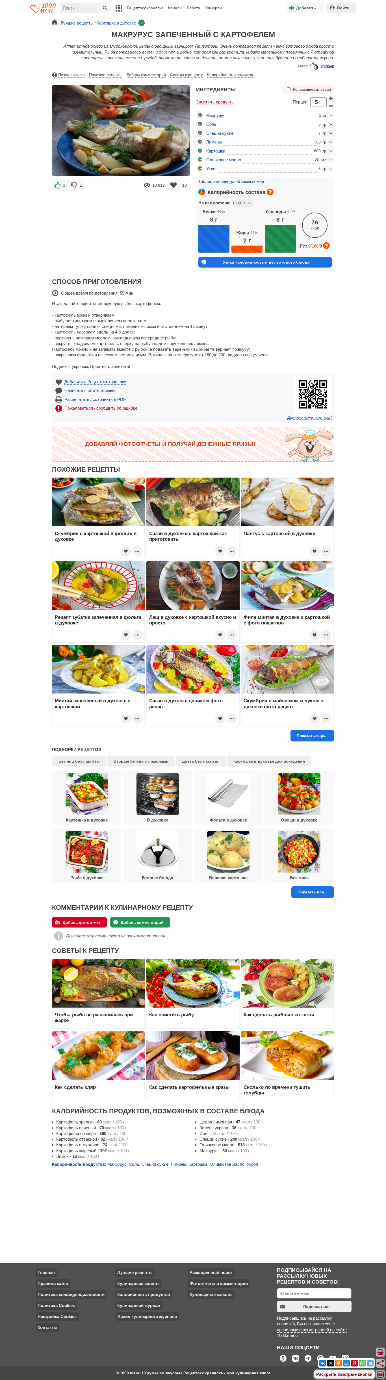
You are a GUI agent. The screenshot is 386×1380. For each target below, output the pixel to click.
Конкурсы (213, 8)
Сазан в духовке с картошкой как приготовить (188, 536)
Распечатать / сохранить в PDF (95, 399)
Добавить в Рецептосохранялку (95, 381)
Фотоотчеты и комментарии (219, 1283)
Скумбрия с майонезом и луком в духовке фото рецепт (283, 703)
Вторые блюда (157, 877)
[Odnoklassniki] (338, 1363)
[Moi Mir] (346, 1363)
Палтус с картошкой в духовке (279, 533)
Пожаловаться (71, 74)
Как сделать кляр (75, 1087)
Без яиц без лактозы (79, 761)
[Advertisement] (121, 231)
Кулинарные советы (138, 1283)
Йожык (327, 66)
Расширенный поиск (211, 1272)
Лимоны (214, 142)
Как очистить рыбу (171, 1014)
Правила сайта (53, 1283)
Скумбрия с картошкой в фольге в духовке (95, 536)
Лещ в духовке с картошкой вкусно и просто (192, 620)
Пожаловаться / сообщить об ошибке (100, 408)
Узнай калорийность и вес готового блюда (266, 262)
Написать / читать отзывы (89, 390)
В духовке (157, 820)
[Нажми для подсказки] (270, 192)
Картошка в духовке (87, 820)
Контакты (47, 1327)
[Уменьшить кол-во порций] (331, 106)
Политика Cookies (56, 1305)
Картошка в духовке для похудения (269, 761)
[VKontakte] (322, 1363)
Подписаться (316, 1306)
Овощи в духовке (299, 820)
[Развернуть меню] (380, 1374)
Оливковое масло (223, 159)
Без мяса (299, 877)
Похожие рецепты (105, 74)
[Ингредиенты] (380, 1352)
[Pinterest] (354, 1363)
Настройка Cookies (57, 1316)
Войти (343, 8)
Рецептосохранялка (145, 8)
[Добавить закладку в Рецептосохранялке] (173, 185)
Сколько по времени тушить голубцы (277, 1090)
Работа (193, 8)
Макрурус (215, 115)
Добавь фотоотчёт (82, 922)
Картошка (215, 151)
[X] (330, 1363)
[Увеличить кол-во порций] (331, 98)
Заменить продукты (215, 102)
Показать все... (313, 892)
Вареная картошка (228, 877)
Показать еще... (312, 735)
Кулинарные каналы (211, 1294)
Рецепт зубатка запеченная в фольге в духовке (98, 620)
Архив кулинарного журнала (147, 1316)
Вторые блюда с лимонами (141, 761)
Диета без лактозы (201, 761)
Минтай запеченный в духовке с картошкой (92, 703)
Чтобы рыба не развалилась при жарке (94, 1017)
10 (184, 185)
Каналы (175, 8)
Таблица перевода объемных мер (231, 181)
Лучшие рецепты (135, 1272)
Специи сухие (219, 133)
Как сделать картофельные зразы (189, 1087)
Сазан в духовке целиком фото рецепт (186, 703)
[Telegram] (370, 1363)
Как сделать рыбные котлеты (279, 1014)
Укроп (212, 168)
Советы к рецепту (186, 74)
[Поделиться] (380, 1363)
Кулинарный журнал (138, 1305)
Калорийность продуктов (230, 74)
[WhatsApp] (362, 1363)
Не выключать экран (312, 90)
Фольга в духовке (228, 820)
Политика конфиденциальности (71, 1294)
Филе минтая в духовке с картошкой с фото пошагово (287, 620)
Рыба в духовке (86, 877)
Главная (46, 1272)
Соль (211, 124)
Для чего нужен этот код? (309, 417)
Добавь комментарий (146, 74)
